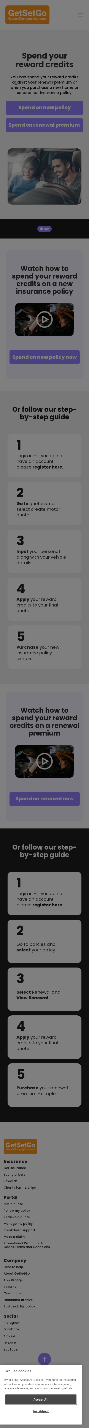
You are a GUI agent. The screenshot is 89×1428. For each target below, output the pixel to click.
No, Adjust (41, 1411)
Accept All (41, 1399)
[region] (41, 1395)
